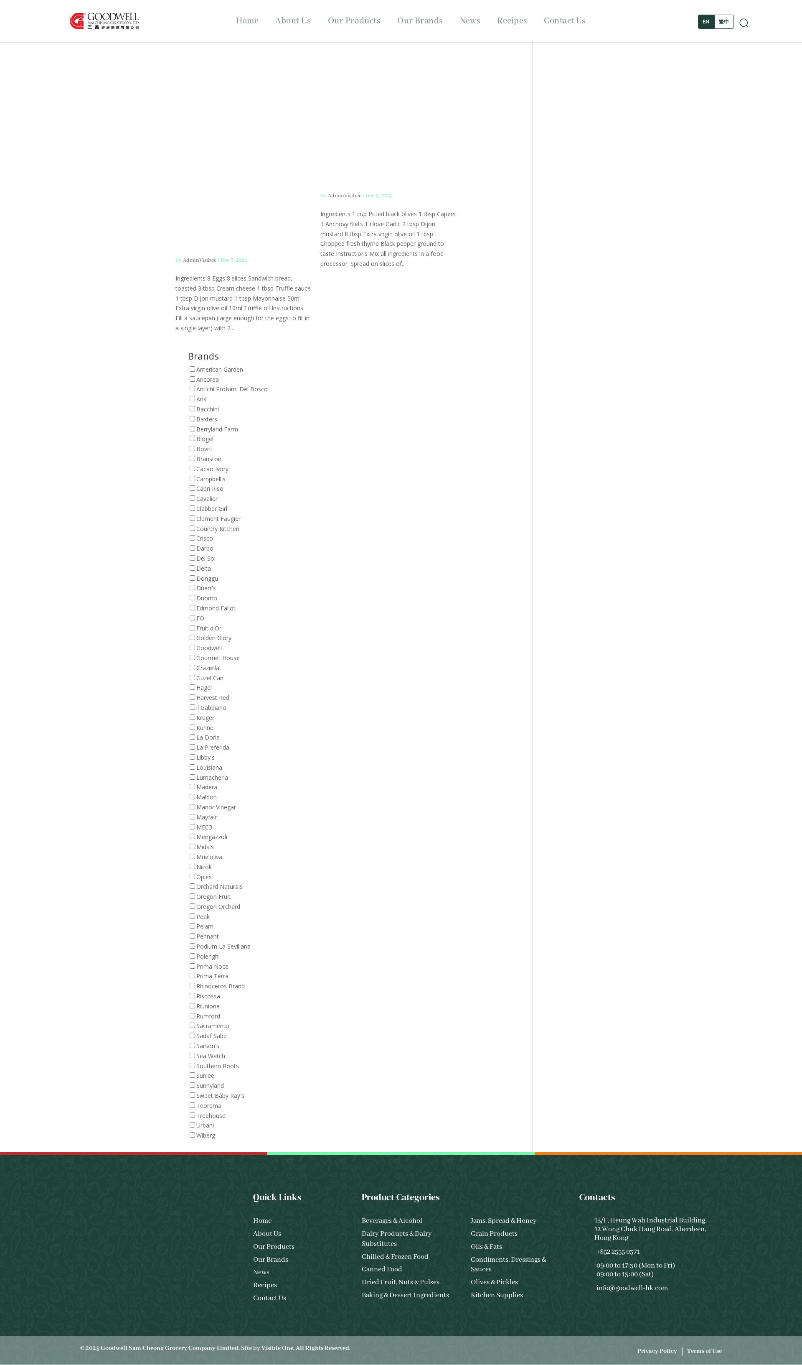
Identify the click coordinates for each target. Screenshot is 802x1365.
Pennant (207, 936)
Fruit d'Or (208, 628)
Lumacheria (212, 777)
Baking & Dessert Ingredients (405, 1295)
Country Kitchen (217, 529)
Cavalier (207, 499)
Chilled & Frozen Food (395, 1257)
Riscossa (208, 996)
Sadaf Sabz (211, 1036)
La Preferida (212, 747)
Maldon (206, 797)
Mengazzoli (211, 837)
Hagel (204, 687)
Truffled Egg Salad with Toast (239, 201)
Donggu (207, 578)
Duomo (206, 598)
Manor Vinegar (216, 807)
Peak (203, 917)
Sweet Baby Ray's (220, 1096)
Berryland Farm (217, 429)
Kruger (205, 718)
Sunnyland (210, 1085)
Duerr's (206, 588)
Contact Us (565, 21)
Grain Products (494, 1234)
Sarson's (207, 1046)
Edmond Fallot (216, 608)
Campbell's (211, 479)
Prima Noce (212, 966)
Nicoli (203, 867)
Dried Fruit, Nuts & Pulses (400, 1282)
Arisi (202, 399)
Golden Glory (213, 638)
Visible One (277, 1348)
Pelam (204, 926)
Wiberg (205, 1135)
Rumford (208, 1016)
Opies (204, 877)
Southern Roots (217, 1066)
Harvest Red (212, 698)
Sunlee (205, 1075)
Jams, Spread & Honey (504, 1221)
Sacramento (212, 1026)
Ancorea (207, 379)
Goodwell (209, 648)
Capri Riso (209, 488)
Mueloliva (209, 857)
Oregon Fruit (213, 897)
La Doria (208, 737)
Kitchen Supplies (497, 1295)
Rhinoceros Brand (220, 986)
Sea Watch (210, 1056)
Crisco (204, 538)
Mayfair (206, 817)
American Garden (219, 369)
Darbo (204, 548)
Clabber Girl (211, 509)
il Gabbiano (211, 708)
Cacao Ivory (212, 469)
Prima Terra (212, 976)
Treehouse (211, 1116)
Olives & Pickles (494, 1282)
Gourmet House (218, 658)
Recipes (512, 21)
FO (200, 618)
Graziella (207, 668)
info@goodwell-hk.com (632, 1288)
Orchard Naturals (219, 886)
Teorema (208, 1106)
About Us (293, 21)
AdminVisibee (199, 260)
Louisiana (209, 767)
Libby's (205, 757)
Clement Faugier (218, 519)
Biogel (204, 439)
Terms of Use (704, 1351)
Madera (206, 787)
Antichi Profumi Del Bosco (232, 389)
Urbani (205, 1125)
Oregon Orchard (218, 907)
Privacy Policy (657, 1351)
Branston (208, 459)
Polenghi (208, 956)
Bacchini (207, 409)
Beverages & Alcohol (392, 1221)
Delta (203, 568)
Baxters (206, 419)
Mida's (205, 847)
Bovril (204, 449)
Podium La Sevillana (223, 946)
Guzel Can (209, 678)
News (470, 21)
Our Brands (420, 21)
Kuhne (204, 728)
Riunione (208, 1006)
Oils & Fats (486, 1247)
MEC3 (204, 827)
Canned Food (382, 1269)
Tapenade (370, 169)
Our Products (354, 21)
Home (247, 21)
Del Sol (206, 558)
